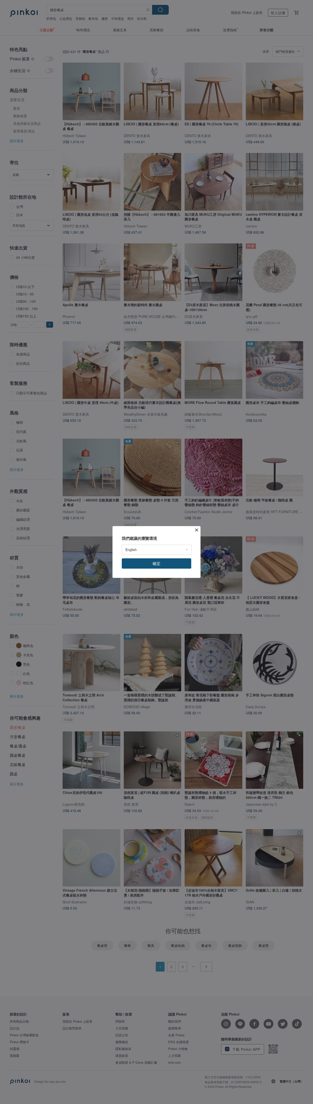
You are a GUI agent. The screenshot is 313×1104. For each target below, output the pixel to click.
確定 (156, 563)
